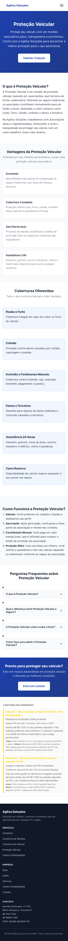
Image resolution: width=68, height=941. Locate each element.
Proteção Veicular (12, 849)
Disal (5, 870)
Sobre (6, 875)
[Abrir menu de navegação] (61, 5)
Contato (7, 892)
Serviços (7, 881)
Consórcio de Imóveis (14, 844)
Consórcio (8, 833)
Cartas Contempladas (14, 855)
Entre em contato (34, 686)
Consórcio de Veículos (14, 838)
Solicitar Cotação (34, 58)
